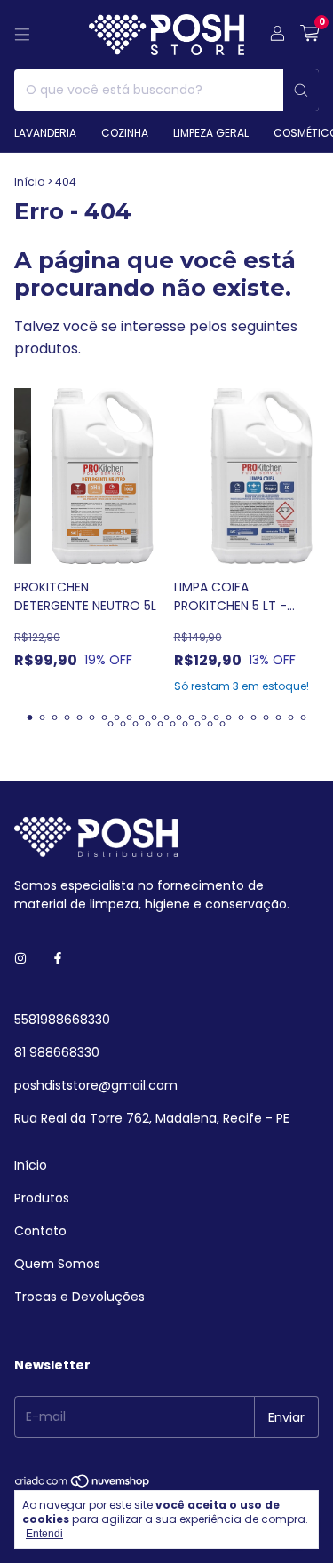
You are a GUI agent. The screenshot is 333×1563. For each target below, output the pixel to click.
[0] (309, 35)
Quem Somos (57, 1264)
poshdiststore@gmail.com (96, 1085)
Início (29, 181)
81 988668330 (56, 1052)
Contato (40, 1231)
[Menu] (22, 35)
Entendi (44, 1533)
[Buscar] (301, 90)
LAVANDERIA (45, 132)
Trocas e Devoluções (79, 1296)
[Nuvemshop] (83, 1485)
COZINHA (124, 132)
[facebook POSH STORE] (58, 958)
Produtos (41, 1198)
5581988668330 (62, 1019)
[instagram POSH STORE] (20, 958)
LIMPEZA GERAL (211, 132)
